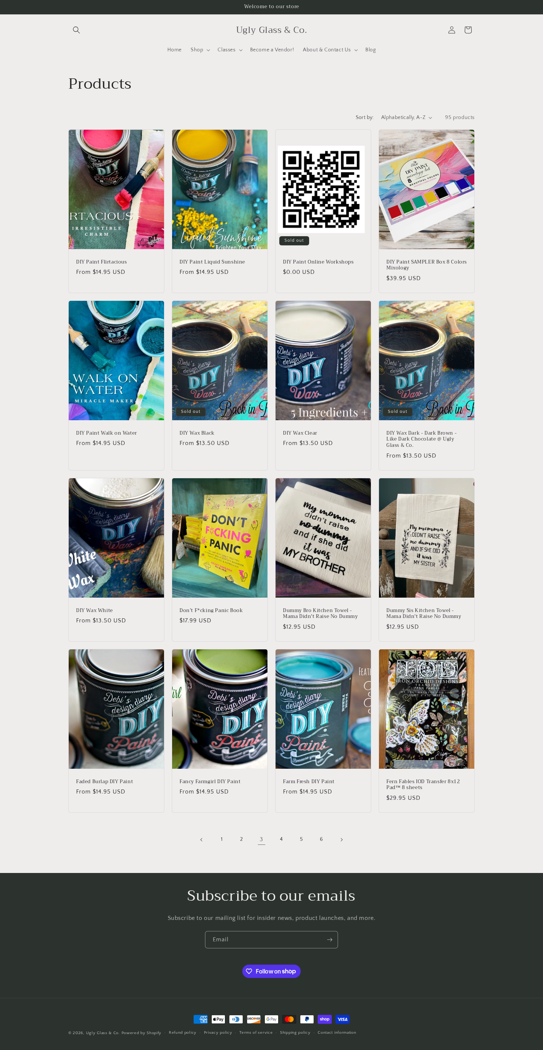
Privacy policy (218, 1032)
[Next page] (341, 840)
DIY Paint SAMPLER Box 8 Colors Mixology (426, 265)
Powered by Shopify (142, 1033)
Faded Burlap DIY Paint (104, 782)
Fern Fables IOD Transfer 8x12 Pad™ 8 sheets (423, 785)
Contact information (337, 1032)
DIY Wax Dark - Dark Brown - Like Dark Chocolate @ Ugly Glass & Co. (421, 439)
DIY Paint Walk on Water (106, 433)
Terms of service (256, 1032)
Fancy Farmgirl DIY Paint (210, 782)
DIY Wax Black (197, 433)
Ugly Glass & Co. (103, 1033)
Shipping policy (295, 1032)
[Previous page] (202, 840)
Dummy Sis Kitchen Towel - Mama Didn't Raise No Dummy (423, 614)
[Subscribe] (329, 939)
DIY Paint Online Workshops (318, 262)
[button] (76, 30)
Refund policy (183, 1032)
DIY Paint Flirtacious (101, 262)
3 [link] (261, 839)
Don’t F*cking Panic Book (211, 611)
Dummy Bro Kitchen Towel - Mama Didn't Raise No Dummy (320, 614)
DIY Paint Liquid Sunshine (212, 262)
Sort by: (365, 117)
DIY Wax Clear (300, 433)
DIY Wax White (94, 611)
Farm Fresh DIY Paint (309, 782)
